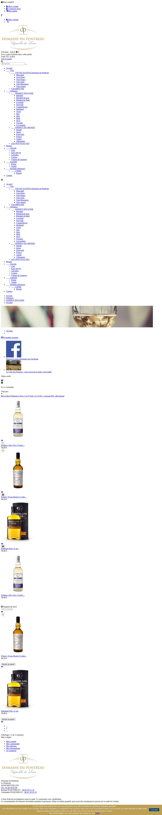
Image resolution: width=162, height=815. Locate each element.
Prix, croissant (45, 396)
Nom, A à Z (24, 396)
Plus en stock (7, 609)
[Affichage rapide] (2, 440)
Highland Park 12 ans (9, 549)
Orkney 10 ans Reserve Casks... (14, 497)
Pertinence (15, 396)
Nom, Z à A (34, 396)
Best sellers (6, 396)
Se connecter (11, 751)
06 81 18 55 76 (30, 792)
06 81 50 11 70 (28, 790)
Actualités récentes (10, 337)
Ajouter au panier (8, 664)
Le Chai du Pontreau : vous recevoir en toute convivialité (29, 372)
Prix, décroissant (57, 396)
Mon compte (13, 6)
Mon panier (12, 11)
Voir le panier (6, 59)
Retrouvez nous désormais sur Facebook (22, 359)
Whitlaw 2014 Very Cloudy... (13, 445)
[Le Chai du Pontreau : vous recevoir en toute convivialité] (13, 370)
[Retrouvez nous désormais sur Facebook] (13, 357)
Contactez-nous (14, 9)
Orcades (9, 331)
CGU (97, 813)
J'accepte (154, 810)
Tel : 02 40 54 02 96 (9, 788)
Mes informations (13, 748)
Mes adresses (11, 746)
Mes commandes (12, 744)
